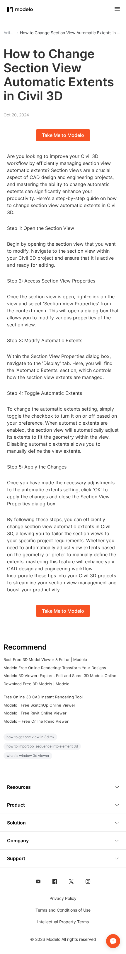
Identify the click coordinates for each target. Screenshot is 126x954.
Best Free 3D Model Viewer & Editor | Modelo (45, 659)
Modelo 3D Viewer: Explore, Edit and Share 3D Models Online (60, 675)
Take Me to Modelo (63, 135)
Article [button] (9, 32)
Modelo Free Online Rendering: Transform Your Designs (55, 667)
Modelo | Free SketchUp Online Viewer (39, 705)
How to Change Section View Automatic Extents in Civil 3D (71, 32)
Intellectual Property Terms (63, 921)
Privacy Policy (63, 898)
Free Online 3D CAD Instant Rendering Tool (43, 697)
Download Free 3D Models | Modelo (36, 683)
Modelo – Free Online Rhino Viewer (36, 721)
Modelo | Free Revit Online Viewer (35, 713)
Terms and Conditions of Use (63, 909)
